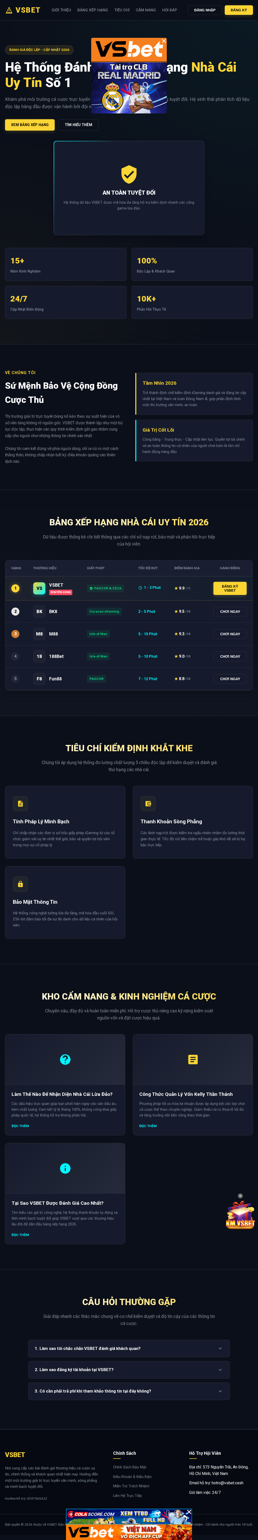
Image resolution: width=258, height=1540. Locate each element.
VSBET (28, 10)
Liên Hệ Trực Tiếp (127, 1496)
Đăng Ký (239, 10)
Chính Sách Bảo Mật (129, 1467)
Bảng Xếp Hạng (92, 10)
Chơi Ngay (230, 612)
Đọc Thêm (20, 1126)
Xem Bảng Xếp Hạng (30, 125)
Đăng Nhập (204, 10)
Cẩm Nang (146, 10)
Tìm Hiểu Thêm (78, 125)
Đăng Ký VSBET (230, 588)
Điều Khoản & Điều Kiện (132, 1477)
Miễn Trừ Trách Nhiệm (131, 1486)
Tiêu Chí (122, 10)
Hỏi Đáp (169, 10)
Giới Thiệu (61, 10)
